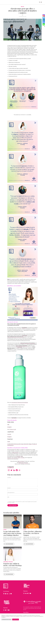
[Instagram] (8, 470)
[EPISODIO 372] (12, 553)
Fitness (4, 529)
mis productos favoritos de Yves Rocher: (20, 402)
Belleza (22, 6)
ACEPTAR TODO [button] (15, 619)
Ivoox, (13, 457)
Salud (24, 529)
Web (8, 424)
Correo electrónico (11, 492)
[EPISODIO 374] (12, 521)
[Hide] (44, 26)
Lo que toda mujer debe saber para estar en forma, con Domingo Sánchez (12, 533)
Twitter (8, 441)
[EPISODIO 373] (32, 521)
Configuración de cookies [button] (6, 619)
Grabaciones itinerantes (23, 462)
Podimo (18, 457)
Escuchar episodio (9, 574)
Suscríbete (26, 612)
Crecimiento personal (8, 561)
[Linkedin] (14, 470)
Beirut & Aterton (21, 461)
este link (18, 323)
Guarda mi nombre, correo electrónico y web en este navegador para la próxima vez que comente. (22, 502)
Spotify (15, 457)
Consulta (9, 434)
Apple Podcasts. (15, 452)
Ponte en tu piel (13, 429)
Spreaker (18, 456)
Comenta (9, 477)
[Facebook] (17, 470)
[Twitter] (11, 470)
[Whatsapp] (19, 470)
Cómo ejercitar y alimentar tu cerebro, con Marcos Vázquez (32, 533)
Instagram (9, 427)
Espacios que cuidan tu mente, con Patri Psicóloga (12, 564)
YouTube (22, 457)
